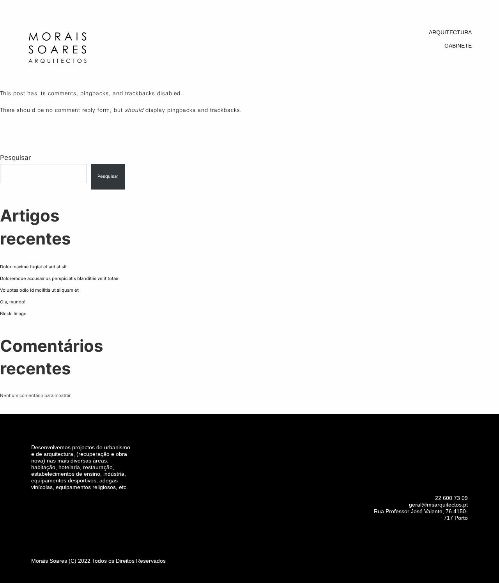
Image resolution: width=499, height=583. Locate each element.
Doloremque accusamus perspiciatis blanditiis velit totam (60, 278)
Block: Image (13, 313)
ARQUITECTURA (450, 32)
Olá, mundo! (12, 302)
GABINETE (458, 46)
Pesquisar (15, 157)
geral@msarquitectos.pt (438, 504)
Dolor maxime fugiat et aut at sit (33, 266)
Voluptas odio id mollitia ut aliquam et (39, 290)
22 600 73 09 (451, 498)
